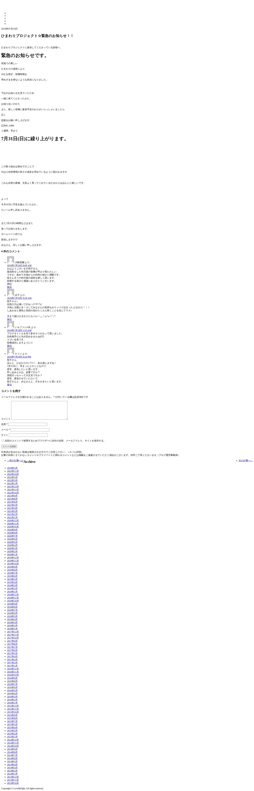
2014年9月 (12, 749)
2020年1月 (12, 554)
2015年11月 (13, 709)
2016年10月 (13, 675)
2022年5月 (12, 477)
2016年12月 (13, 669)
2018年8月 (12, 607)
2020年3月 (12, 548)
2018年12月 (13, 594)
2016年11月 (13, 672)
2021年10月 (13, 492)
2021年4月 (12, 508)
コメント (6, 418)
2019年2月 (12, 588)
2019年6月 (12, 576)
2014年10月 (13, 746)
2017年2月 (12, 662)
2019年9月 (12, 567)
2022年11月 (13, 471)
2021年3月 (12, 511)
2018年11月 (13, 598)
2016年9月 (12, 678)
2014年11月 (13, 743)
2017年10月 (13, 638)
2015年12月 (13, 706)
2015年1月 (12, 737)
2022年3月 (12, 480)
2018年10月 (13, 601)
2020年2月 (12, 551)
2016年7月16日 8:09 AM (19, 265)
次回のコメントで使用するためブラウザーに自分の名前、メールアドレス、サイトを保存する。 (55, 440)
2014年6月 (12, 758)
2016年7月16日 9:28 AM (19, 298)
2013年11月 (13, 780)
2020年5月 (12, 542)
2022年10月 (13, 474)
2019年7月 (12, 573)
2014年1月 (12, 774)
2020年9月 (12, 530)
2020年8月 (12, 533)
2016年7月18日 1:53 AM (19, 330)
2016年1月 (12, 703)
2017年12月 (13, 632)
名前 (4, 424)
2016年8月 (12, 681)
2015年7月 (12, 721)
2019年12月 (13, 557)
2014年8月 (12, 752)
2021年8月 (12, 499)
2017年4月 (12, 656)
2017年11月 (13, 635)
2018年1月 (12, 628)
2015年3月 (12, 730)
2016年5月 (12, 690)
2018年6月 (12, 613)
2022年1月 (12, 483)
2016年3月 (12, 696)
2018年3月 (12, 622)
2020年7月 (12, 536)
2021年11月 (13, 489)
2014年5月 (12, 761)
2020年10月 (13, 526)
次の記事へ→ (246, 460)
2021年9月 (12, 496)
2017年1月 (12, 665)
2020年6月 (12, 539)
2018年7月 (12, 610)
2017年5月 (12, 653)
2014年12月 (13, 740)
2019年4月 (12, 582)
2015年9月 (12, 715)
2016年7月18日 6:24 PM (19, 357)
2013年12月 (13, 777)
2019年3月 (12, 468)
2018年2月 (12, 625)
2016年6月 (12, 687)
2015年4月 (12, 727)
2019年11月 (13, 560)
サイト (4, 435)
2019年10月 (13, 564)
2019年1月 (12, 591)
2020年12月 (13, 520)
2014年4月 (12, 764)
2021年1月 (12, 517)
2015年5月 (12, 724)
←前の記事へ (14, 460)
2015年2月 (12, 733)
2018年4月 (12, 619)
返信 (9, 287)
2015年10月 (13, 712)
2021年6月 (12, 502)
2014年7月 (12, 755)
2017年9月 (12, 641)
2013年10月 (13, 783)
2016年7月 (12, 684)
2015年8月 (12, 718)
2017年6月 (12, 650)
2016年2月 (12, 699)
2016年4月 (12, 693)
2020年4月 (12, 545)
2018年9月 (12, 604)
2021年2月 (12, 514)
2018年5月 (12, 616)
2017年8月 (12, 644)
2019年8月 (12, 570)
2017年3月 (12, 659)
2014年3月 (12, 767)
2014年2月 (12, 771)
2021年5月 (12, 505)
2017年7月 (12, 647)
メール (5, 429)
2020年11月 (13, 523)
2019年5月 (12, 579)
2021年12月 (13, 486)
